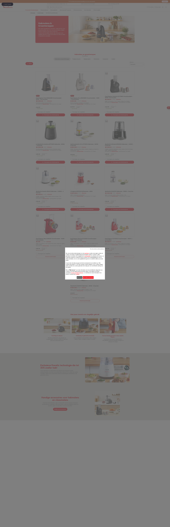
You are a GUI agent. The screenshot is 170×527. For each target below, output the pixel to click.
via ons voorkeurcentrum (77, 272)
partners (87, 253)
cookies (77, 274)
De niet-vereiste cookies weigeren (97, 248)
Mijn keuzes (79, 277)
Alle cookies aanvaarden (88, 277)
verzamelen (87, 256)
